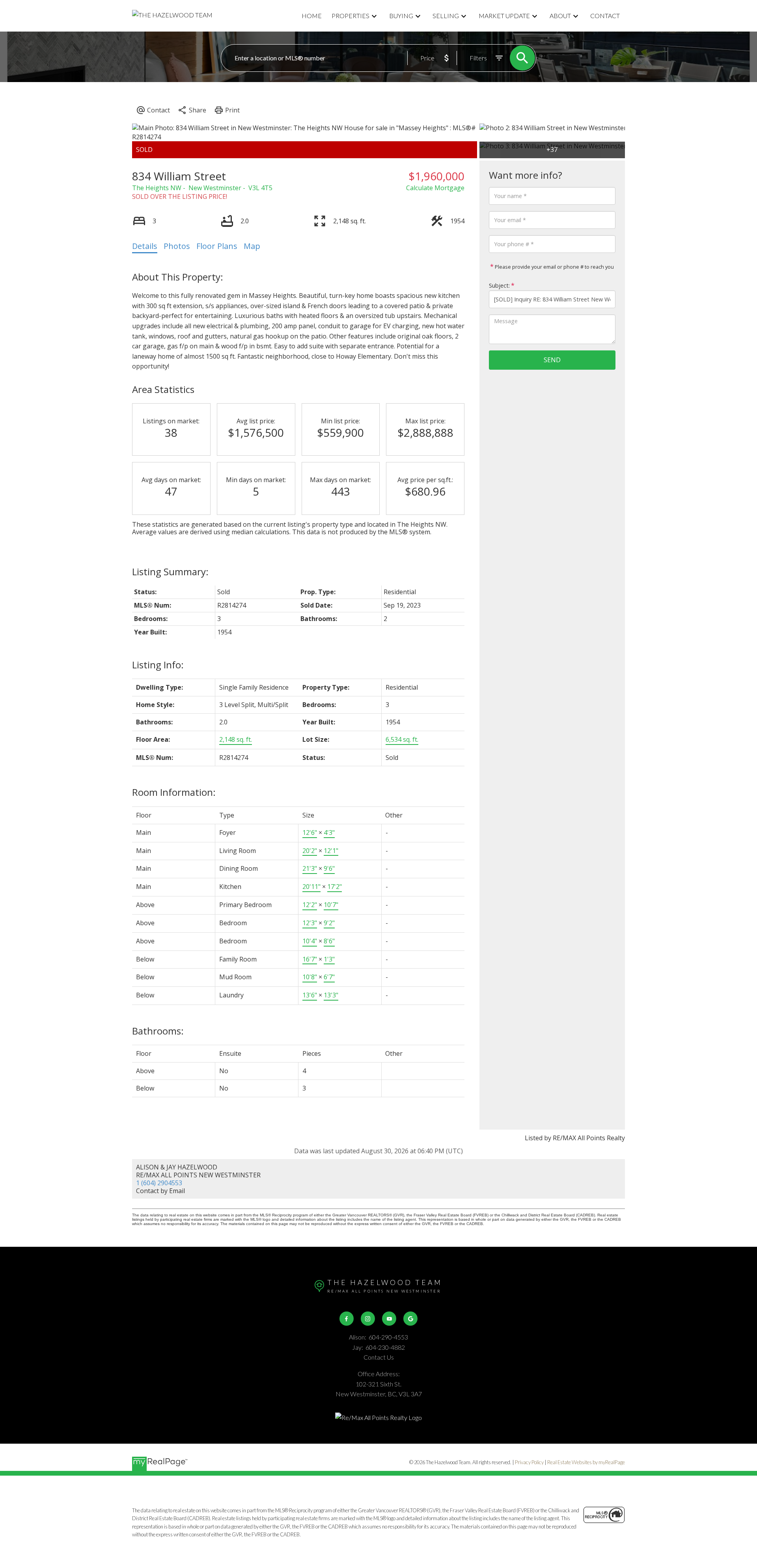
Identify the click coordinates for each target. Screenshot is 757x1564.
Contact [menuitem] (605, 15)
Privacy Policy (529, 1462)
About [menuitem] (560, 15)
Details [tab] (144, 246)
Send (552, 359)
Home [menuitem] (312, 15)
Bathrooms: (158, 1030)
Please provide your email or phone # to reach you (554, 266)
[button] (346, 1318)
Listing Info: (158, 664)
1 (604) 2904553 (159, 1183)
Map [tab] (252, 246)
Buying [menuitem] (401, 15)
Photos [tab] (177, 246)
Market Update (504, 15)
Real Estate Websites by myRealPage (586, 1462)
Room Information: (174, 792)
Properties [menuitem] (350, 15)
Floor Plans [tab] (216, 246)
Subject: (499, 285)
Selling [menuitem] (446, 15)
